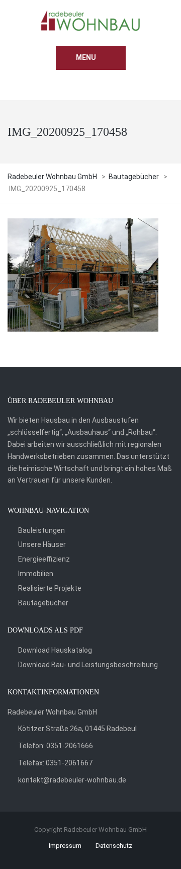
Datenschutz (114, 845)
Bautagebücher (43, 603)
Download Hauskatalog (55, 650)
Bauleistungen (41, 530)
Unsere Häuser (42, 544)
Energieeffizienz (44, 559)
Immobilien (35, 574)
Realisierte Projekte (49, 588)
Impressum (65, 845)
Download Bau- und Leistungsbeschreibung (88, 665)
